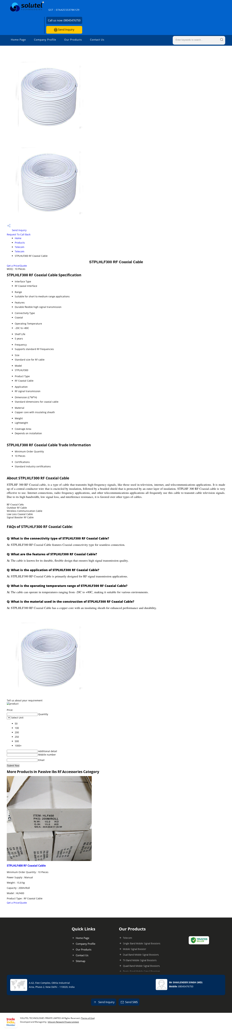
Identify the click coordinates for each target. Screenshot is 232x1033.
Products (20, 242)
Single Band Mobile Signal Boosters (141, 943)
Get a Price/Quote (17, 265)
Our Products (73, 39)
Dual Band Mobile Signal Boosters (141, 954)
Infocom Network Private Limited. (63, 1021)
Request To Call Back (18, 234)
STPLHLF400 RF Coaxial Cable (26, 865)
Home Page (18, 39)
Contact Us (97, 39)
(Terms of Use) (88, 1018)
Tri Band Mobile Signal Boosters (140, 960)
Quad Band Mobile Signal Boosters (141, 965)
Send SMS (131, 1002)
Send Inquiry (65, 29)
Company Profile (45, 39)
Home (18, 238)
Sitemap (80, 961)
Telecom (19, 247)
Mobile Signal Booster (134, 949)
